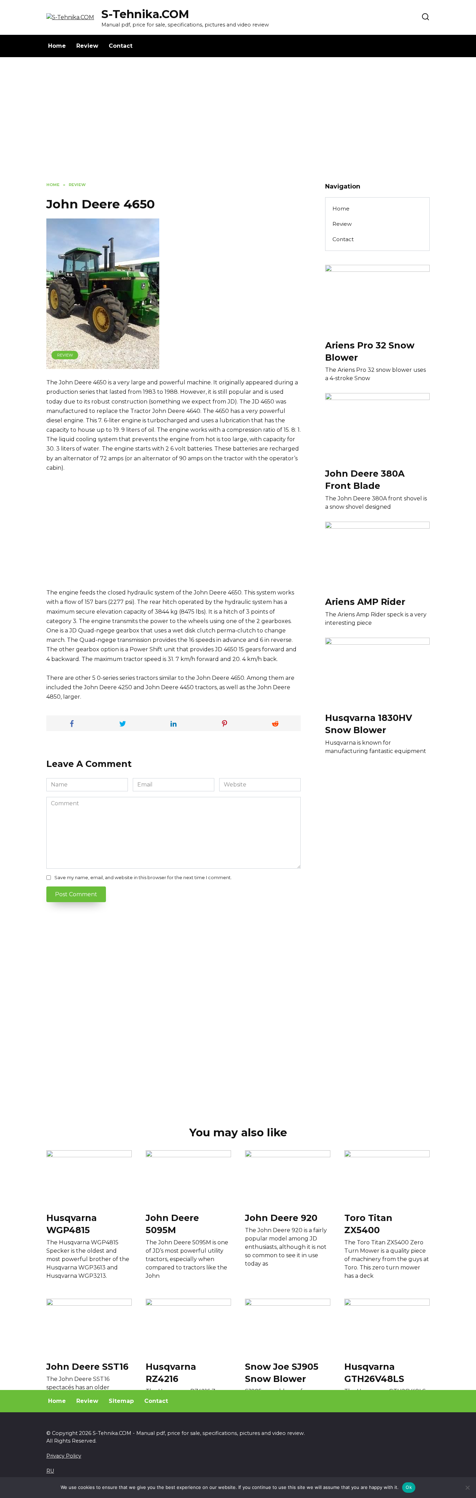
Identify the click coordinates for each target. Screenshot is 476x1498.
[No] (467, 1487)
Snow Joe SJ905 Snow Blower (281, 1372)
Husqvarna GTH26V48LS (374, 1372)
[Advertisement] (238, 125)
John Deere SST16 (87, 1366)
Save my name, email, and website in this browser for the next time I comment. (143, 877)
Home (57, 46)
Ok (409, 1487)
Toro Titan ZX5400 (368, 1223)
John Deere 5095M (172, 1223)
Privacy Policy (63, 1456)
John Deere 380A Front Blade (365, 479)
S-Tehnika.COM (145, 14)
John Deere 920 (281, 1217)
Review (87, 46)
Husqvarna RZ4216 (171, 1372)
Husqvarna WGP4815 (71, 1223)
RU (50, 1471)
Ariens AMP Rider (365, 602)
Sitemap (121, 1401)
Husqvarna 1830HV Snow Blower (368, 724)
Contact (120, 46)
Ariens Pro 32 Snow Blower (369, 351)
